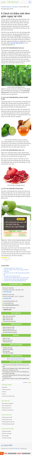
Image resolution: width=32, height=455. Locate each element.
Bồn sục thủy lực (8, 340)
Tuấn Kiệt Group (12, 2)
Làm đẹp (14, 6)
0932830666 (12, 453)
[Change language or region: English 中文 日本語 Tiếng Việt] (6, 445)
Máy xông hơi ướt (8, 319)
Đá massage (6, 351)
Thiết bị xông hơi (6, 389)
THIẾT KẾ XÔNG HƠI (15, 448)
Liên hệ (4, 391)
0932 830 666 (7, 292)
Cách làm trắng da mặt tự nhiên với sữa (13, 268)
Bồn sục (16, 335)
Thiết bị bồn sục (7, 341)
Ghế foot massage (8, 349)
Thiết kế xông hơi (6, 6)
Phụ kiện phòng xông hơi (10, 332)
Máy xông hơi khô (8, 318)
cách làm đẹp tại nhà (16, 43)
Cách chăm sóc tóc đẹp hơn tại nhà (12, 276)
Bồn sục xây (6, 338)
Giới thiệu (4, 387)
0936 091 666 (7, 298)
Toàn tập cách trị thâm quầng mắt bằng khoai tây (15, 280)
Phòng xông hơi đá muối (10, 330)
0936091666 (26, 453)
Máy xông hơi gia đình (9, 316)
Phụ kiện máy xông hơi (9, 321)
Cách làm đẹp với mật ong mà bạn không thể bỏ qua (15, 279)
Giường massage (8, 347)
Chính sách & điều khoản (8, 396)
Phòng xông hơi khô (8, 327)
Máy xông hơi (16, 313)
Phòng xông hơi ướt (8, 329)
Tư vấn (4, 394)
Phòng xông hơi (16, 324)
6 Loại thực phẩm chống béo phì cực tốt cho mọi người (16, 277)
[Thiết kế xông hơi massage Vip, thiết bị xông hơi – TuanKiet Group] (3, 2)
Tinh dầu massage (8, 352)
